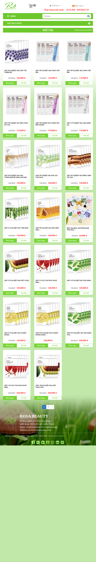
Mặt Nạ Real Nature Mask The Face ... (78, 229)
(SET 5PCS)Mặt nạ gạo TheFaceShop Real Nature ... (16, 176)
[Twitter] (42, 442)
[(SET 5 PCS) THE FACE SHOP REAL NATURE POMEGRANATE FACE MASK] (48, 262)
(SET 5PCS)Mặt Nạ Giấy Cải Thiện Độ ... (15, 71)
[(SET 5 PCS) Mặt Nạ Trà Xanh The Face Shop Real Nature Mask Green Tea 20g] (79, 262)
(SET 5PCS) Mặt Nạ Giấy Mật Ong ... (47, 229)
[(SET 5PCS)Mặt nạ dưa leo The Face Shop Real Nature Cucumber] (48, 157)
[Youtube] (47, 442)
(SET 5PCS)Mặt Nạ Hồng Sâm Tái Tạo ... (79, 176)
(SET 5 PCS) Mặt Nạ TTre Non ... (16, 229)
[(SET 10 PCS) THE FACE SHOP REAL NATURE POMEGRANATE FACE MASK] (17, 367)
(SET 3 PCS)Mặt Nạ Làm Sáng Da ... (79, 124)
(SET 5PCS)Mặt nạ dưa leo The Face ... (47, 176)
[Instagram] (52, 442)
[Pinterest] (62, 442)
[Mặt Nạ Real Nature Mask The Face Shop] (79, 209)
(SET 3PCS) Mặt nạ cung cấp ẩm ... (79, 71)
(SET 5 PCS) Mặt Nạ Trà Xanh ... (79, 281)
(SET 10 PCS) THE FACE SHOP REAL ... (15, 386)
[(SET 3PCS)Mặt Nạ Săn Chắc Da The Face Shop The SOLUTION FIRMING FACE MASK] (17, 104)
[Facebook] (33, 442)
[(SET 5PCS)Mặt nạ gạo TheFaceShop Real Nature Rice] (17, 157)
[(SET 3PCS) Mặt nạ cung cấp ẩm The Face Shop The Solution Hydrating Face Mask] (79, 52)
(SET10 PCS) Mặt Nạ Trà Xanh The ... (79, 334)
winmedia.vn (60, 436)
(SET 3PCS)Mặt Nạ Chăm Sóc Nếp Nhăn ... (48, 124)
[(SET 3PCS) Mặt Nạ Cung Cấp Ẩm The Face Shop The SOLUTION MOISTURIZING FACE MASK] (48, 52)
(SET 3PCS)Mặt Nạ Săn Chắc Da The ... (16, 124)
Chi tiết (23, 83)
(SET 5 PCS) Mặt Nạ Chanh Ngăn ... (15, 334)
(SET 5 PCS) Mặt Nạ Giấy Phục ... (16, 281)
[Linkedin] (57, 442)
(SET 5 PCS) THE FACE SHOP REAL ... (46, 281)
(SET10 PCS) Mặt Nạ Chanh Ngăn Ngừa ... (47, 334)
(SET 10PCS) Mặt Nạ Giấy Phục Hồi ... (46, 386)
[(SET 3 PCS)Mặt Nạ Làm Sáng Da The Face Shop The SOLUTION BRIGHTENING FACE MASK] (79, 104)
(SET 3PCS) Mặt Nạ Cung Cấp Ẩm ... (48, 71)
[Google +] (38, 442)
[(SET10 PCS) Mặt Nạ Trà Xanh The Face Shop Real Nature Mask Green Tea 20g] (79, 314)
